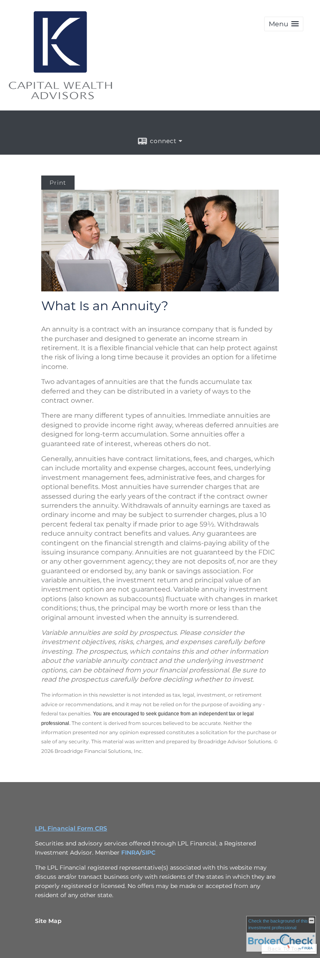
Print (58, 182)
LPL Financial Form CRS (71, 828)
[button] (283, 24)
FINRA (130, 852)
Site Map (48, 921)
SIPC (148, 852)
